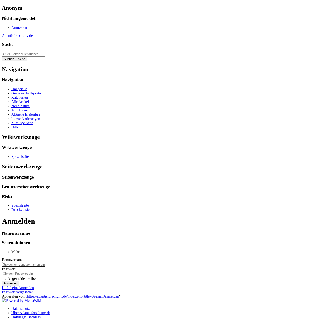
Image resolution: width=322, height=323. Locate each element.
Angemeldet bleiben (22, 279)
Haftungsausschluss (26, 317)
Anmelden (10, 283)
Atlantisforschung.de (17, 35)
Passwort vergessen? (17, 292)
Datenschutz (20, 309)
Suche (7, 44)
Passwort (8, 269)
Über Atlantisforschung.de (30, 313)
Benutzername (12, 260)
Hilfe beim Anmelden (18, 288)
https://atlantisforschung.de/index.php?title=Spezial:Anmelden (73, 296)
